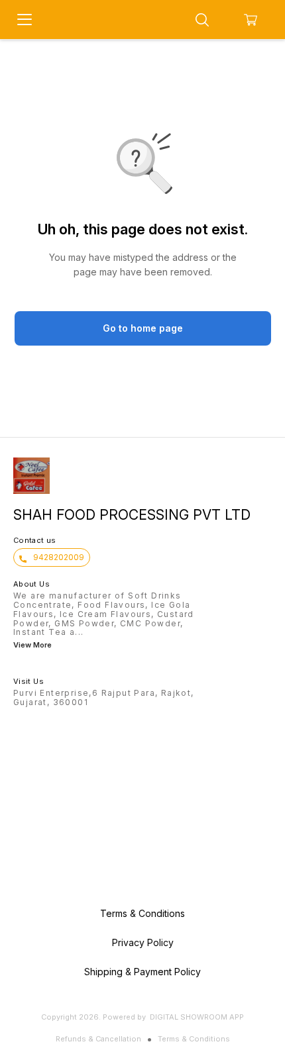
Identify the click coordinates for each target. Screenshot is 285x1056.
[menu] (24, 20)
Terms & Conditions (194, 1038)
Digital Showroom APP (197, 1017)
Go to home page (143, 328)
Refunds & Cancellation (98, 1038)
